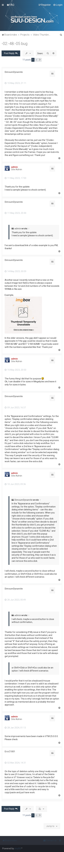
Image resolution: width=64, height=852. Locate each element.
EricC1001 (10, 751)
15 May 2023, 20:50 (16, 370)
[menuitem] (10, 5)
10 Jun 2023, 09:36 (16, 484)
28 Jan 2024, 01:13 (16, 727)
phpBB (17, 848)
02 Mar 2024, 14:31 (16, 763)
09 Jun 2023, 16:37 (16, 407)
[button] (39, 60)
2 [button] (36, 60)
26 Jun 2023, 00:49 (16, 600)
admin (14, 167)
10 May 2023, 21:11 (16, 83)
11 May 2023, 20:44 (16, 213)
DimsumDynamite (14, 72)
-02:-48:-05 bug (14, 43)
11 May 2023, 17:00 (16, 178)
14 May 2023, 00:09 (16, 271)
